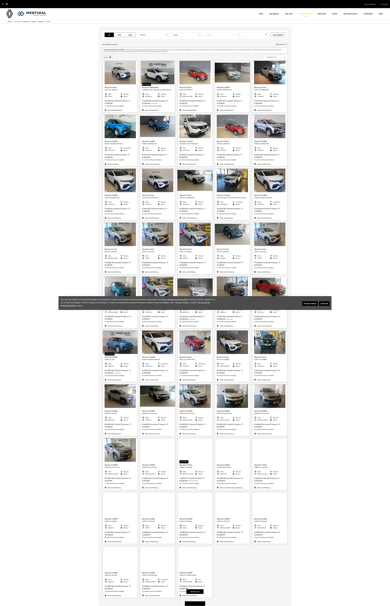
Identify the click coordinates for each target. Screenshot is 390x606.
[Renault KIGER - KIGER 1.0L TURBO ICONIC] (195, 550)
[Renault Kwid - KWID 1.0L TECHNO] (120, 226)
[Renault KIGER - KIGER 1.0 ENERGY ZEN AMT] (120, 118)
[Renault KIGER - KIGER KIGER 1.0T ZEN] (232, 442)
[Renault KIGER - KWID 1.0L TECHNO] (157, 280)
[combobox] (153, 35)
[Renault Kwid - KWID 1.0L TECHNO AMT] (195, 334)
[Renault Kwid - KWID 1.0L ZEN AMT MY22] (157, 172)
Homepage (26, 21)
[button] (163, 35)
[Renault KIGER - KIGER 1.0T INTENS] (120, 388)
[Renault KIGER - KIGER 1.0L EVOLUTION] (157, 388)
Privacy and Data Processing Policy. (175, 300)
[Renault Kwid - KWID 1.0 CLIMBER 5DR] (269, 64)
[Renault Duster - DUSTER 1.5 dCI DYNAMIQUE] (195, 118)
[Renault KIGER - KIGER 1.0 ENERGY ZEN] (232, 64)
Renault (33, 21)
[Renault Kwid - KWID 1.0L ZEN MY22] (232, 118)
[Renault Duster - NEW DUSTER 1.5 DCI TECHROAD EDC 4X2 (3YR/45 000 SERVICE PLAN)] (232, 172)
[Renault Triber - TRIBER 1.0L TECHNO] (269, 442)
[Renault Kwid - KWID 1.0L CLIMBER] (232, 334)
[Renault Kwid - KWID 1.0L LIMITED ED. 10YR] (232, 280)
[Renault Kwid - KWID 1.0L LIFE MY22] (120, 64)
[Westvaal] (31, 13)
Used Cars (41, 21)
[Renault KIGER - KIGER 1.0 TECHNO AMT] (157, 550)
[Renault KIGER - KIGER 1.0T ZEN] (120, 334)
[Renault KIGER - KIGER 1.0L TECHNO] (157, 496)
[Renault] (9, 13)
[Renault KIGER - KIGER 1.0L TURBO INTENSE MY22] (195, 280)
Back (9, 21)
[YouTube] (7, 4)
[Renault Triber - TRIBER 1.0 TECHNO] (195, 442)
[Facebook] (3, 4)
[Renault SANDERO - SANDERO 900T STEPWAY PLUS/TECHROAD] (157, 64)
